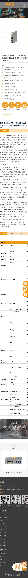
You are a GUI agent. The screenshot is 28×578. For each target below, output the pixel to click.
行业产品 (2, 520)
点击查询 (13, 434)
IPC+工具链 (3, 545)
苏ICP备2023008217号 (14, 576)
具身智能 (2, 523)
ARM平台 (2, 542)
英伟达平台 (3, 526)
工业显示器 (3, 536)
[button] (25, 37)
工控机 (2, 514)
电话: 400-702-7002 (6, 492)
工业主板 (2, 539)
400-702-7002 (24, 4)
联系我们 (7, 114)
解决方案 (2, 556)
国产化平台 (3, 529)
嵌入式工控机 (3, 517)
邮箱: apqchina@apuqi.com (8, 486)
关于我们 (2, 553)
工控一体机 (3, 533)
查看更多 (14, 460)
